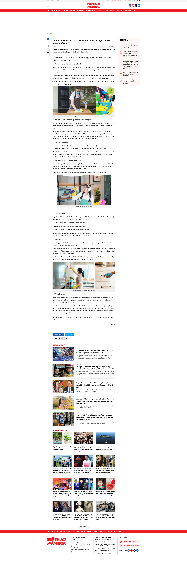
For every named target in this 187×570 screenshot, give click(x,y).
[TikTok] (139, 0)
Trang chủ (49, 33)
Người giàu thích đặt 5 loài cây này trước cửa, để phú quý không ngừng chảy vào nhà (62, 447)
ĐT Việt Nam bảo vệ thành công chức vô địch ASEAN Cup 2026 (130, 45)
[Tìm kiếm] (48, 5)
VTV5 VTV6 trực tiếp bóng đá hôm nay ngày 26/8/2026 (130, 74)
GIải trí (112, 10)
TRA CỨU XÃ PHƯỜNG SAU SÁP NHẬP (119, 0)
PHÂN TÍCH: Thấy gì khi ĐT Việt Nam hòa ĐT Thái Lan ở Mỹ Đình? (131, 81)
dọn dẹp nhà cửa (62, 338)
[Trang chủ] (48, 10)
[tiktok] (136, 5)
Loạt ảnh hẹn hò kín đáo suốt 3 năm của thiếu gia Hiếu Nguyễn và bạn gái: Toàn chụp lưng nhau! (105, 470)
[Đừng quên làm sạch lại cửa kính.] (84, 190)
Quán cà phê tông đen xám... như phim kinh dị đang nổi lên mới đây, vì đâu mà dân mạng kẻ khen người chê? (105, 516)
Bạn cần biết (128, 10)
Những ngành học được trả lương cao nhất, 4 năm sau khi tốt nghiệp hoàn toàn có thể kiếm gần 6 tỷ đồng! (62, 494)
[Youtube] (137, 0)
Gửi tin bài (131, 0)
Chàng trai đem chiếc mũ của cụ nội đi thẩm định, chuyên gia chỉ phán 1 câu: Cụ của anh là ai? (83, 470)
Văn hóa (100, 10)
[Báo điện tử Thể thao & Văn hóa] (93, 5)
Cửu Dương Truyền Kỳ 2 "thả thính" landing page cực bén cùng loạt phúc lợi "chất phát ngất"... (94, 352)
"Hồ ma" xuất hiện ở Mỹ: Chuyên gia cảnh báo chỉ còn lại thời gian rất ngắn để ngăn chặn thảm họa (105, 447)
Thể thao (72, 10)
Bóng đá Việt (80, 10)
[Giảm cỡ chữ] (48, 55)
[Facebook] (134, 0)
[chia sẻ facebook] (48, 42)
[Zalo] (139, 5)
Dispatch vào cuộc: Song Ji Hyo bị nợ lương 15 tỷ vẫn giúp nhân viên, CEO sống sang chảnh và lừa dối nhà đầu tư (94, 385)
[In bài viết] (48, 46)
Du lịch (106, 10)
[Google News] (106, 47)
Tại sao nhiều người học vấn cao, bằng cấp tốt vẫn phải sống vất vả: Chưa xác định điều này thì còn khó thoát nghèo (83, 448)
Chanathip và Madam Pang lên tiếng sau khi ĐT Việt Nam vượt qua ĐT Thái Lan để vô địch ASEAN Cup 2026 (130, 64)
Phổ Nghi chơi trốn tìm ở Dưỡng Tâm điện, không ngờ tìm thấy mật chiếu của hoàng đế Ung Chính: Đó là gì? (95, 368)
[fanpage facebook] (130, 5)
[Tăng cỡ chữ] (48, 49)
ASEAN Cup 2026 (55, 10)
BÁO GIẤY (107, 0)
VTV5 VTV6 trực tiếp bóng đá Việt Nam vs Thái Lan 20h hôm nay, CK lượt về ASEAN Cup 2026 (130, 54)
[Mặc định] (48, 52)
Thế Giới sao (119, 10)
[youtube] (133, 5)
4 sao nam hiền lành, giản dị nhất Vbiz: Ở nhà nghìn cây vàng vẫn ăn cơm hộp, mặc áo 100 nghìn (83, 493)
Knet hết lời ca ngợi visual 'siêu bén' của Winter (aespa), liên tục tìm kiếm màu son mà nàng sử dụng (105, 493)
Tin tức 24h (65, 10)
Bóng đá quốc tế (90, 10)
